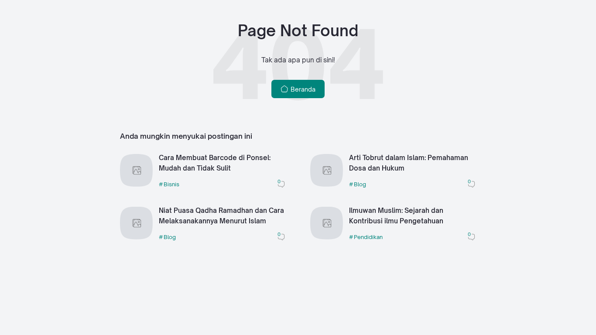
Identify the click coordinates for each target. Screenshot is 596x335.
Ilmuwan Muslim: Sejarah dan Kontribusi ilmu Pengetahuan (396, 216)
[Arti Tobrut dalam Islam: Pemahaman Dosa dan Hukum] (326, 184)
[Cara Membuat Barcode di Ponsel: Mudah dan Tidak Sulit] (136, 184)
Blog (360, 184)
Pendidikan (368, 236)
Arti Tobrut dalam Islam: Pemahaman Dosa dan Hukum (408, 163)
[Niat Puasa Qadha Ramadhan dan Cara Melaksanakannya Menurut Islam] (136, 237)
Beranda (302, 89)
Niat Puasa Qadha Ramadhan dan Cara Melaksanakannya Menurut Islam (221, 216)
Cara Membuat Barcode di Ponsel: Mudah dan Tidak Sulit (215, 163)
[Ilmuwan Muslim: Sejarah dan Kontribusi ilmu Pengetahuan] (326, 237)
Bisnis (171, 184)
